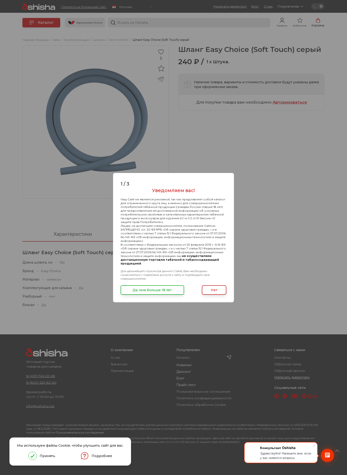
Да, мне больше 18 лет (152, 290)
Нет (214, 290)
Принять (47, 456)
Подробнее (102, 456)
